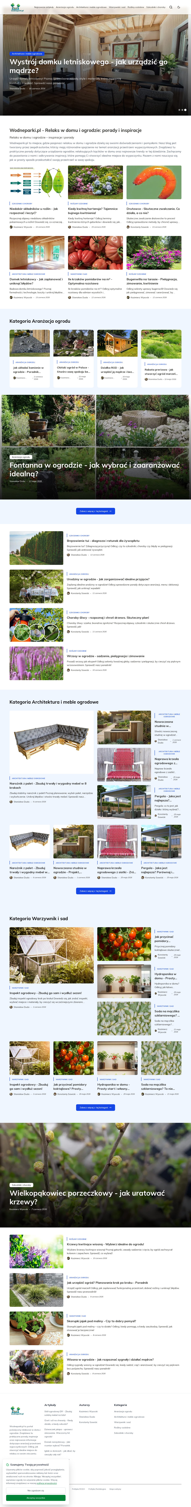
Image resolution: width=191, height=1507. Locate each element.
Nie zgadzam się (36, 1490)
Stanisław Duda (17, 88)
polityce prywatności (47, 1483)
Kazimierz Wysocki (19, 1209)
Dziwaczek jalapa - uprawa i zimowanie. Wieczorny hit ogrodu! (58, 1433)
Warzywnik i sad (117, 7)
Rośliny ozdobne (136, 7)
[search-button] (170, 7)
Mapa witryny (115, 1489)
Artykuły (50, 1405)
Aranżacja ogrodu (65, 7)
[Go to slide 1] (179, 110)
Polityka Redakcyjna (97, 1489)
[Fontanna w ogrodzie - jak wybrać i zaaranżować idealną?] (95, 447)
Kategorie (120, 1405)
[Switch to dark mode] (178, 7)
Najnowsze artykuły (44, 7)
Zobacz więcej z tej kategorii (94, 511)
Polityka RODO (78, 1489)
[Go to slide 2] (182, 110)
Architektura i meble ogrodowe (91, 7)
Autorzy (84, 1405)
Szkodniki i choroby (155, 7)
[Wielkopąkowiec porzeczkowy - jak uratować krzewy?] (95, 1175)
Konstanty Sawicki (88, 1422)
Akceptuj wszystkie (36, 1498)
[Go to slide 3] (185, 110)
